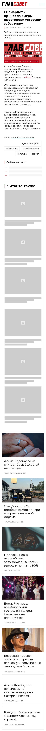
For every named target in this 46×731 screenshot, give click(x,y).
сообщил (27, 77)
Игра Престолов (31, 149)
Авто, (6, 570)
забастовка (12, 149)
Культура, (8, 522)
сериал (35, 154)
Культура (22, 154)
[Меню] (41, 4)
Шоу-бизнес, (9, 623)
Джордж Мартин (30, 143)
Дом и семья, (9, 473)
